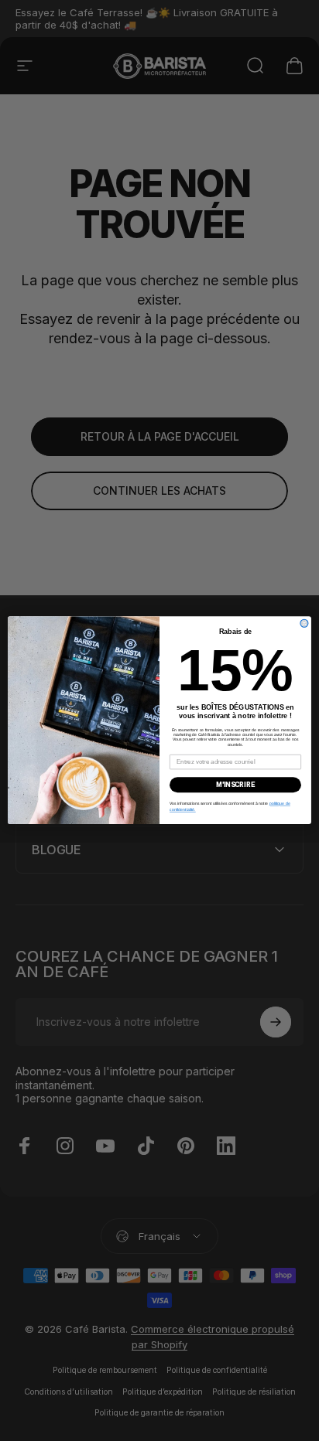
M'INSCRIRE (236, 784)
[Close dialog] (304, 624)
